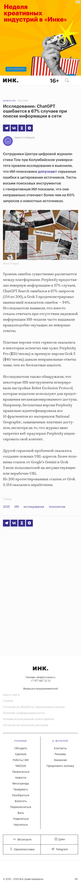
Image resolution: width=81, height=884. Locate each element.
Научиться (21, 824)
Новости (9, 101)
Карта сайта (11, 695)
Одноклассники (23, 849)
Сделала (20, 754)
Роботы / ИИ (21, 760)
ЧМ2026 (20, 766)
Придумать (20, 789)
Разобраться (20, 795)
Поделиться (21, 819)
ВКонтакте (24, 839)
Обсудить (20, 748)
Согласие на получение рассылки (25, 725)
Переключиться (20, 807)
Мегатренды (20, 783)
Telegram (61, 849)
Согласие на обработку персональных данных (34, 707)
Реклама (60, 754)
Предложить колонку (60, 766)
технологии (57, 506)
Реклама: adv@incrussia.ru (40, 677)
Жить (20, 813)
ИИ (17, 506)
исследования (34, 506)
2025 (6, 506)
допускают (47, 171)
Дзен (61, 839)
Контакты (60, 748)
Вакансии (60, 760)
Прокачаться (20, 772)
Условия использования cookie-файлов (28, 719)
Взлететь (21, 801)
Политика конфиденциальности (23, 713)
